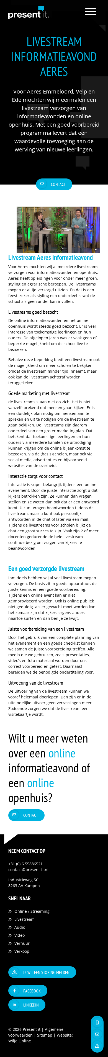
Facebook (32, 991)
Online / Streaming (32, 911)
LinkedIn (31, 1005)
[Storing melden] (97, 1045)
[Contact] (97, 1034)
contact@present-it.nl (28, 869)
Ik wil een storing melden (46, 972)
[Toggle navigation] (90, 12)
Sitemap (44, 1035)
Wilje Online (19, 1040)
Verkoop (21, 951)
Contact (58, 184)
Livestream (24, 919)
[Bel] (97, 1022)
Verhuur (22, 943)
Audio (19, 927)
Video (19, 935)
